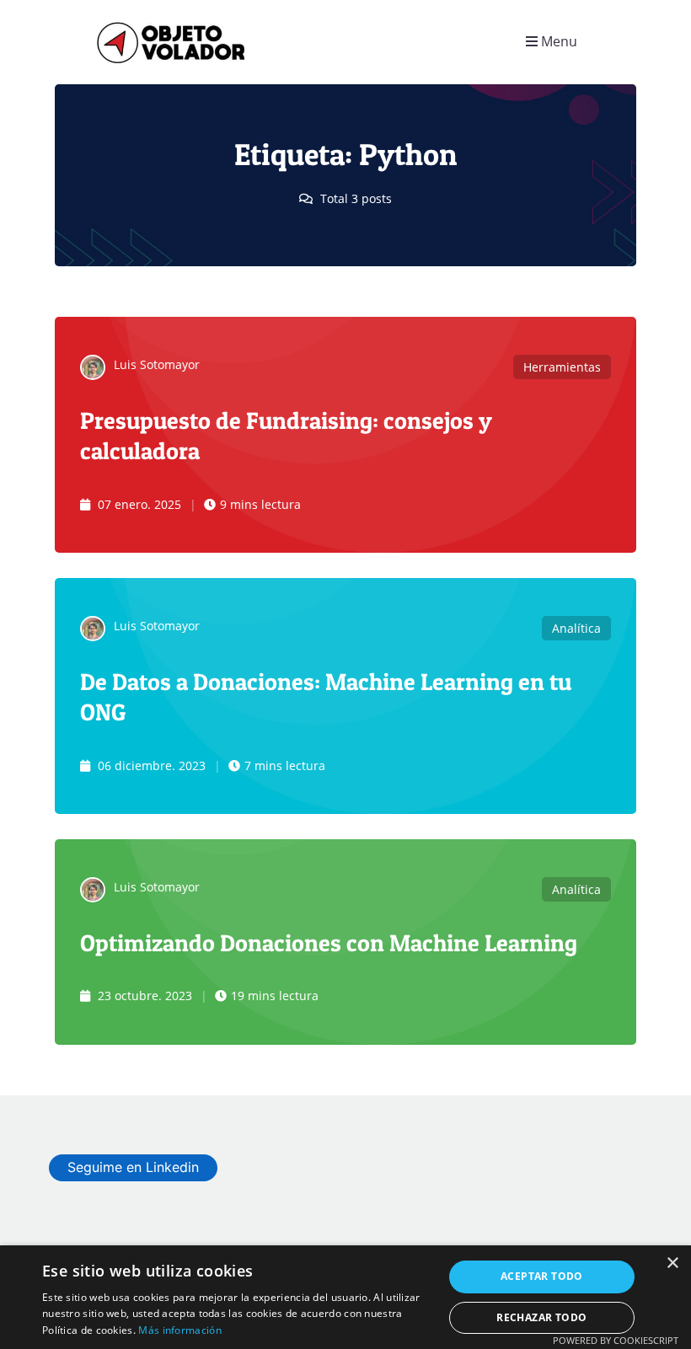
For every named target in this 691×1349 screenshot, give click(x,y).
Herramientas (562, 367)
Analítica (576, 628)
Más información (180, 1330)
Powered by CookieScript (615, 1340)
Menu (557, 41)
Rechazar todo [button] (541, 1317)
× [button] (672, 1263)
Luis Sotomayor (157, 364)
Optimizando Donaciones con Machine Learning (328, 943)
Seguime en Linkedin (133, 1167)
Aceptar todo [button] (542, 1276)
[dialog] (345, 1297)
